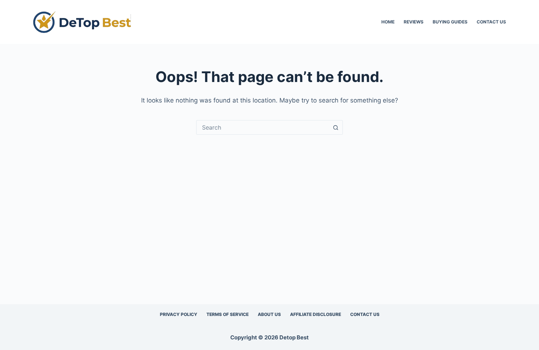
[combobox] (263, 127)
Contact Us (491, 22)
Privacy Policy (178, 314)
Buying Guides (450, 22)
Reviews (413, 22)
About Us (269, 314)
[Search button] (335, 127)
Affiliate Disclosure (315, 314)
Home (388, 22)
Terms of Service (227, 314)
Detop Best (294, 337)
